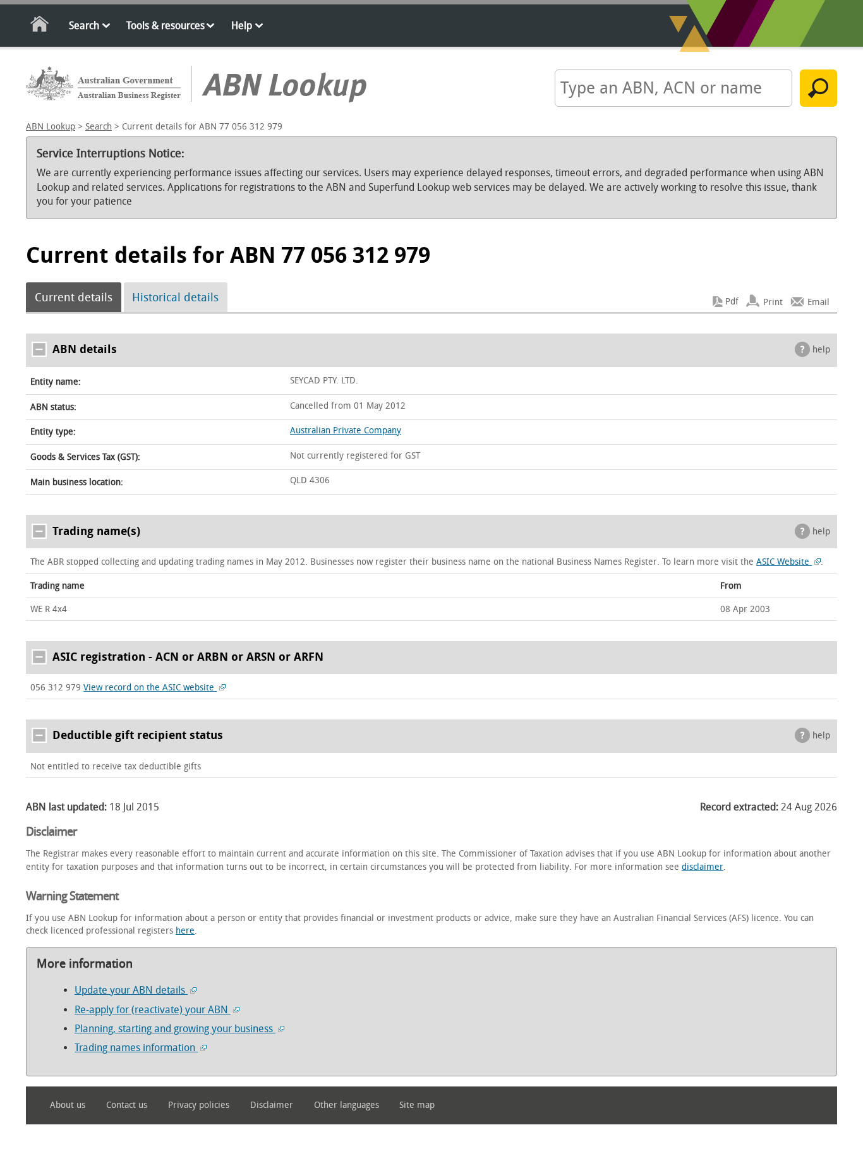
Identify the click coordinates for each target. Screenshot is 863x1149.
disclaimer (702, 867)
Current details (73, 297)
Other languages (346, 1105)
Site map (417, 1105)
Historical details (175, 297)
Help (241, 26)
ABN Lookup (50, 126)
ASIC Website (784, 561)
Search (84, 26)
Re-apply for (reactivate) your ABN (153, 1010)
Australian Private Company (345, 430)
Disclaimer (271, 1105)
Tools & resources (165, 26)
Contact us (126, 1105)
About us (67, 1105)
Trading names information (136, 1048)
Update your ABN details (131, 990)
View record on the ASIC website (150, 687)
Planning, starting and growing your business (175, 1029)
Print (773, 301)
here (185, 930)
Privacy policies (198, 1105)
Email (818, 301)
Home (40, 26)
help (821, 349)
